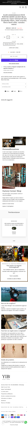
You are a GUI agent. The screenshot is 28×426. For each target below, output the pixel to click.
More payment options (14, 63)
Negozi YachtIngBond (6, 389)
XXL (23, 37)
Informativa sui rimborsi (6, 398)
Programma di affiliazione (7, 393)
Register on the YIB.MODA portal (12, 407)
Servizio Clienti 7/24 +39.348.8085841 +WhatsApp (12, 384)
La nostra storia (4, 391)
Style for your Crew (5, 387)
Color (14, 41)
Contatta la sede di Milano (14, 278)
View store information (7, 72)
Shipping (12, 29)
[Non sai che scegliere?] (14, 294)
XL (18, 37)
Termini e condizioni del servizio (8, 396)
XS (4, 37)
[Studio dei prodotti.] (14, 351)
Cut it (14, 34)
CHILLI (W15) (20, 43)
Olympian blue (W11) (9, 43)
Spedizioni (5, 83)
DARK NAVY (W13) (13, 47)
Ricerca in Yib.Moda (5, 402)
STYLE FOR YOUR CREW (8, 411)
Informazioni (6, 86)
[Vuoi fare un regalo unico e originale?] (14, 322)
